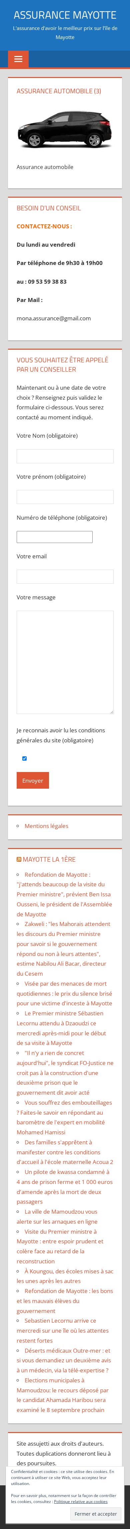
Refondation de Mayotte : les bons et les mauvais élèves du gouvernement (65, 1301)
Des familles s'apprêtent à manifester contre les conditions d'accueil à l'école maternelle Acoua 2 (65, 1152)
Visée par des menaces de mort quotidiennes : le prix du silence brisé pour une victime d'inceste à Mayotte (64, 993)
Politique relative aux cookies (81, 1501)
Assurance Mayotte (65, 15)
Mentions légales (46, 826)
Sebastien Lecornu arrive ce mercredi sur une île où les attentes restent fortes (63, 1330)
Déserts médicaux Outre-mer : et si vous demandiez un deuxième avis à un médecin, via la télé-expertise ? (64, 1360)
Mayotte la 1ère (49, 859)
